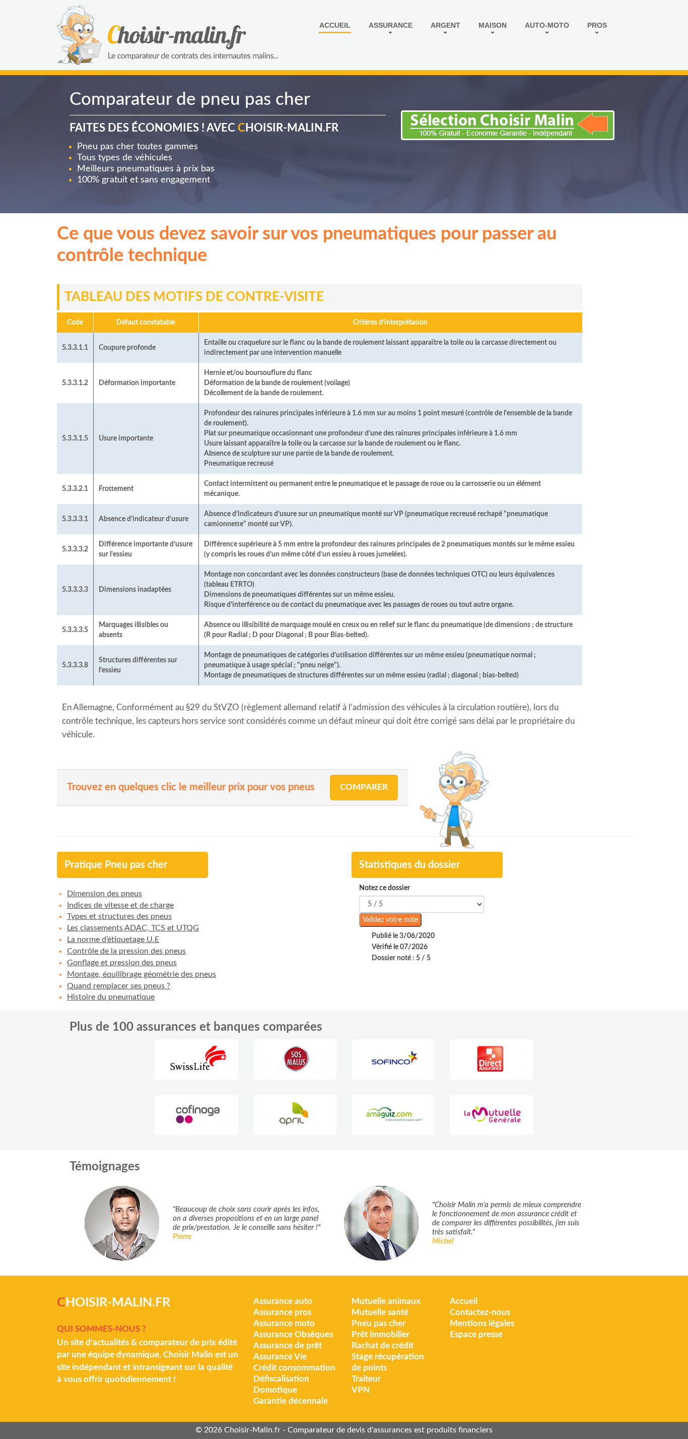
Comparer (364, 787)
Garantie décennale (290, 1401)
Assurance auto (282, 1301)
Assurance (390, 25)
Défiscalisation (281, 1378)
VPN (361, 1390)
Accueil (335, 25)
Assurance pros (282, 1312)
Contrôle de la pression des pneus (126, 951)
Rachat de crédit (383, 1345)
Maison (492, 25)
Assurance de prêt (287, 1345)
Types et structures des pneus (119, 916)
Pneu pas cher (378, 1323)
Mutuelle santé (380, 1312)
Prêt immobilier (380, 1334)
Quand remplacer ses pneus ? (118, 986)
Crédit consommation (294, 1367)
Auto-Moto (547, 25)
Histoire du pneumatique (111, 997)
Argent (445, 25)
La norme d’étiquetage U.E (113, 939)
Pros (597, 25)
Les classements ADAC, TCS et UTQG (133, 928)
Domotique (275, 1390)
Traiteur (366, 1378)
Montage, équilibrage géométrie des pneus (141, 974)
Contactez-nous (480, 1312)
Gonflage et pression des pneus (122, 963)
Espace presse (476, 1334)
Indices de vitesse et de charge (120, 905)
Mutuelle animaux (386, 1301)
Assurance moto (284, 1323)
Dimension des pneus (104, 894)
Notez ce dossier (384, 888)
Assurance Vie (280, 1356)
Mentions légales (482, 1323)
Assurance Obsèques (293, 1334)
